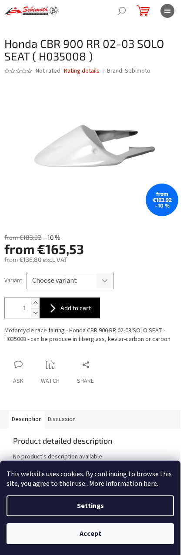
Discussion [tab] (62, 419)
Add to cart (75, 307)
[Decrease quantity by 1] (35, 313)
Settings (90, 506)
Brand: (128, 71)
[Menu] (167, 11)
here (150, 483)
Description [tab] (27, 419)
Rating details (82, 71)
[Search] (121, 11)
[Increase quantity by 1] (35, 303)
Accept (90, 533)
